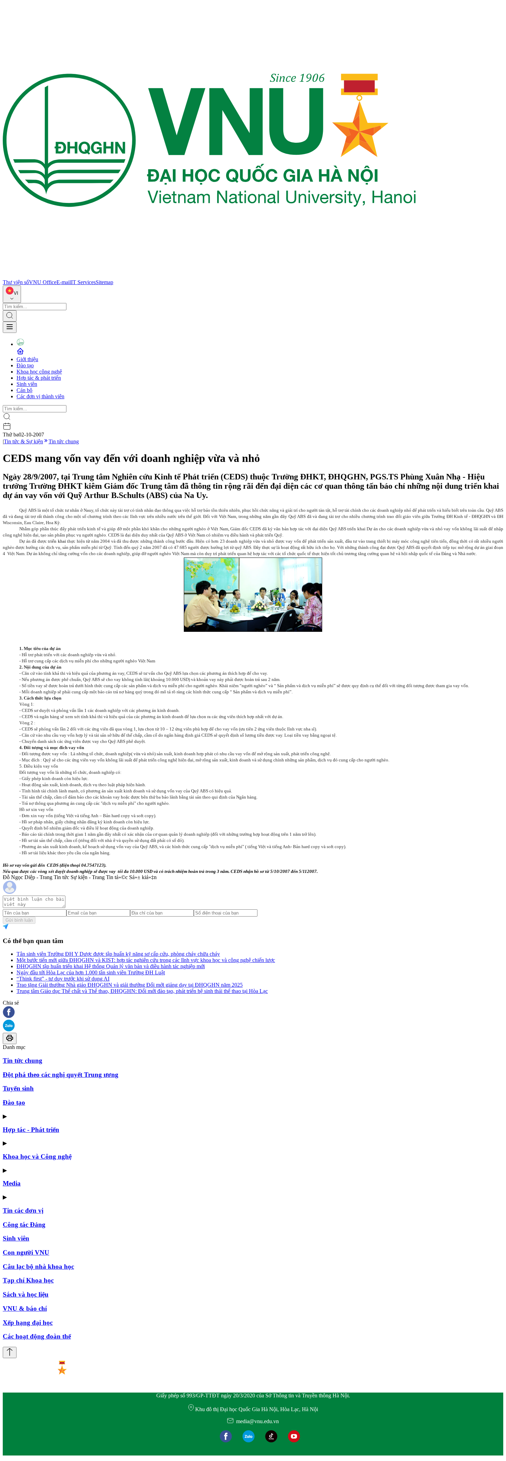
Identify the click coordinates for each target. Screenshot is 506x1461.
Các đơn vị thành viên (40, 396)
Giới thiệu (27, 359)
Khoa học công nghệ (39, 372)
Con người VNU (26, 1252)
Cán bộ (24, 390)
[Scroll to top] (10, 1352)
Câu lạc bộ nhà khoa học (38, 1266)
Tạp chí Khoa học (28, 1280)
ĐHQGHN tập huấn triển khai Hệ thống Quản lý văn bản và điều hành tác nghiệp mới (111, 966)
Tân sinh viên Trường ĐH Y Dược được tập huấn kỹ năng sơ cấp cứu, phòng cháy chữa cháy (118, 954)
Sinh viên (27, 384)
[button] (253, 1012)
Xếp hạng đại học (28, 1322)
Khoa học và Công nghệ (37, 1156)
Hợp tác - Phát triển (31, 1129)
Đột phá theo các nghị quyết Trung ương (60, 1074)
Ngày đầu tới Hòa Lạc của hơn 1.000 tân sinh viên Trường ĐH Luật (91, 972)
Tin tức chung (64, 441)
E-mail (63, 282)
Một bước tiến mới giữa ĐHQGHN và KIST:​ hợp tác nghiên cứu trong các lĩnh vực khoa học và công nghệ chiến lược (146, 960)
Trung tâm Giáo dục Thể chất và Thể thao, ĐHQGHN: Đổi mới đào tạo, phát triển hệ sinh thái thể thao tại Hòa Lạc (142, 991)
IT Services (83, 282)
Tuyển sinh (18, 1088)
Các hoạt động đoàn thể (37, 1336)
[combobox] (12, 294)
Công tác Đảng (24, 1224)
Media (12, 1183)
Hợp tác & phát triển (39, 378)
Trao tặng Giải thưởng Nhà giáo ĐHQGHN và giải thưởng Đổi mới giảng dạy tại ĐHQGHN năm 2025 (130, 985)
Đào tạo (25, 365)
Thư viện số (16, 282)
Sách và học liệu (26, 1294)
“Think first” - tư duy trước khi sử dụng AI (63, 979)
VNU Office (42, 282)
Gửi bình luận (19, 920)
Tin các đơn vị (23, 1210)
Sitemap (104, 282)
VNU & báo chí (25, 1308)
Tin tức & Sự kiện (23, 441)
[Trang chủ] (209, 276)
